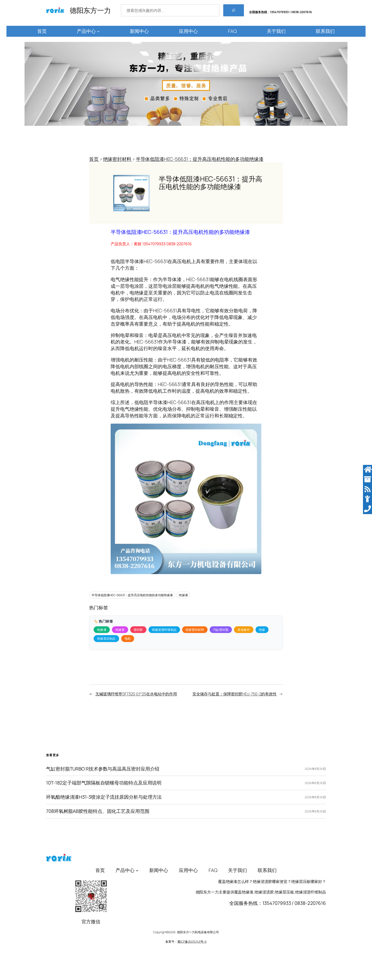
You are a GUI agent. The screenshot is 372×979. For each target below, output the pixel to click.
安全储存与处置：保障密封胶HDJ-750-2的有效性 (234, 693)
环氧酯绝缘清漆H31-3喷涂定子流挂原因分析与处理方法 (104, 797)
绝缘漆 (183, 595)
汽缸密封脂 (221, 630)
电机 (128, 638)
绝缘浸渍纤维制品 (164, 630)
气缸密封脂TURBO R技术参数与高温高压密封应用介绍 (102, 769)
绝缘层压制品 (106, 638)
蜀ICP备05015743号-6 (191, 941)
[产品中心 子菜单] (98, 31)
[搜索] (233, 10)
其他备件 (243, 630)
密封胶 (138, 630)
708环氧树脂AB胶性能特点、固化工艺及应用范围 (97, 811)
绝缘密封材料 (195, 630)
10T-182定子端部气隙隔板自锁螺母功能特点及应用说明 (103, 783)
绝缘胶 (120, 630)
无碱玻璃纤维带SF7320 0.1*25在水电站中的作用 (136, 693)
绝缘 (262, 630)
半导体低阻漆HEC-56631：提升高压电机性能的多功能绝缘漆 (132, 595)
